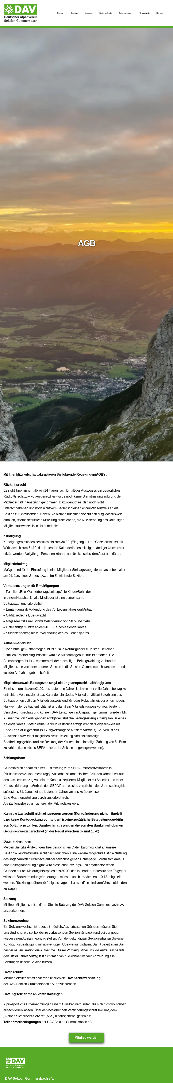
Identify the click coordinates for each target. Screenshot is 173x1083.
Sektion (60, 13)
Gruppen (89, 13)
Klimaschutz (144, 13)
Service (159, 13)
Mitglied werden (86, 1037)
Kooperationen (125, 13)
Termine (74, 13)
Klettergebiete (105, 13)
